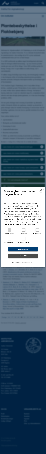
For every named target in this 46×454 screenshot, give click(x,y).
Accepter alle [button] (23, 249)
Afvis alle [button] (23, 256)
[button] (23, 262)
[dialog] (23, 227)
